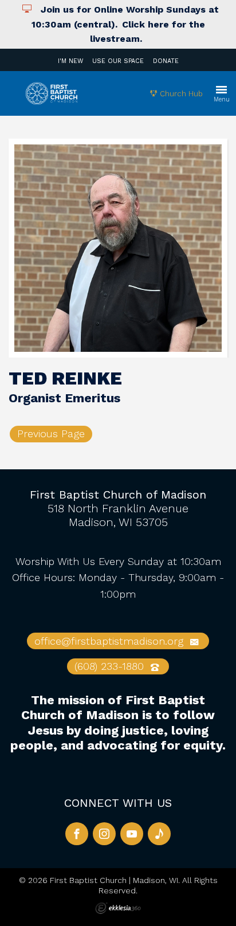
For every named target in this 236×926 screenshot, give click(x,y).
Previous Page (51, 433)
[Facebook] (76, 833)
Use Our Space (118, 61)
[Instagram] (104, 833)
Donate (166, 61)
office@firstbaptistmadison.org (110, 641)
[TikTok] (159, 833)
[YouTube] (131, 833)
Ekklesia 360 (118, 908)
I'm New (70, 61)
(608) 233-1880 (110, 666)
